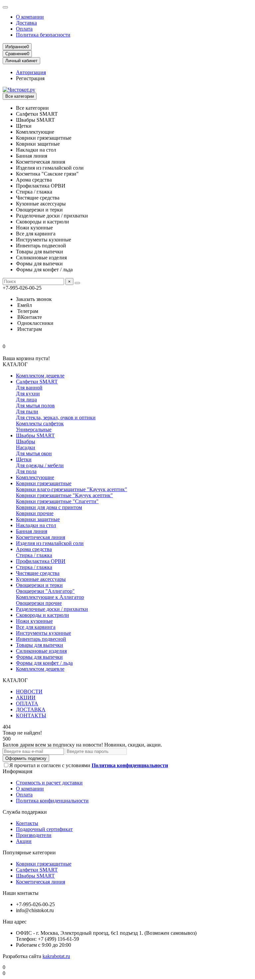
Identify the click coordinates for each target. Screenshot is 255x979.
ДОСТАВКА (30, 709)
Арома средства (34, 549)
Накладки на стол (36, 525)
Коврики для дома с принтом (49, 507)
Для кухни (28, 393)
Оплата (24, 29)
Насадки (25, 447)
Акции (24, 841)
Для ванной (29, 387)
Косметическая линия (40, 537)
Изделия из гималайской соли (50, 543)
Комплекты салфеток (40, 423)
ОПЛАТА (27, 703)
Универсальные (33, 429)
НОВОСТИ (29, 691)
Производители (33, 835)
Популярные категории (29, 852)
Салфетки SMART (37, 381)
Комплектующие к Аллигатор (50, 597)
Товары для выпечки (39, 645)
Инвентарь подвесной (41, 639)
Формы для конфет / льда (44, 663)
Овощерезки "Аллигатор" (45, 591)
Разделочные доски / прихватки (52, 609)
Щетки (24, 459)
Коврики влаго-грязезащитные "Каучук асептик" (71, 489)
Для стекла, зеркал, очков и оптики (56, 417)
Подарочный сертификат (44, 829)
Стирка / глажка (34, 555)
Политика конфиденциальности (52, 800)
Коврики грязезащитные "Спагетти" (57, 501)
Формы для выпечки (39, 657)
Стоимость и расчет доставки (49, 782)
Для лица (26, 399)
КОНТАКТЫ (31, 715)
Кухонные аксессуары (41, 579)
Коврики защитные (38, 519)
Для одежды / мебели (40, 465)
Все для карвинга (35, 627)
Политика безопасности (43, 35)
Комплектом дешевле (40, 375)
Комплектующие (35, 477)
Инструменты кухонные (43, 633)
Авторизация (31, 72)
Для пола (26, 471)
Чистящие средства (37, 573)
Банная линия (31, 531)
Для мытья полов (35, 405)
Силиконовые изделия (41, 651)
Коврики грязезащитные (43, 483)
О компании (30, 17)
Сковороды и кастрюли (42, 615)
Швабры (25, 441)
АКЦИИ (26, 697)
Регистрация (30, 78)
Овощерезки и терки (39, 585)
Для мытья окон (34, 453)
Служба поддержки (25, 812)
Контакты (27, 823)
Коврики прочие (34, 513)
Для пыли (27, 411)
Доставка (26, 23)
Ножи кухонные (34, 621)
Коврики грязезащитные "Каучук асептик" (64, 495)
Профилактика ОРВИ (40, 561)
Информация (17, 771)
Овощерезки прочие (39, 603)
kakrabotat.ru (56, 956)
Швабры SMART (35, 435)
